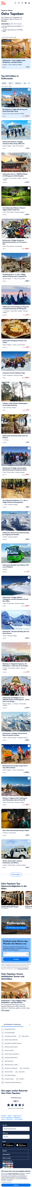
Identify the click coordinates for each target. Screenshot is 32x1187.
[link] (16, 54)
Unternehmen (6, 1154)
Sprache (5, 1125)
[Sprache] (25, 3)
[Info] (15, 37)
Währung (5, 1133)
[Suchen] (15, 3)
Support (4, 1151)
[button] (16, 54)
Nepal (9, 1115)
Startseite (3, 1115)
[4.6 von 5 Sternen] (6, 24)
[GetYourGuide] (3, 3)
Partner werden (6, 1158)
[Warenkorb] (22, 3)
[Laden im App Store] (21, 1145)
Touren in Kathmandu (7, 1119)
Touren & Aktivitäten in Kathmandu (10, 1117)
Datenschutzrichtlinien (23, 968)
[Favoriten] (19, 3)
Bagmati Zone (17, 1115)
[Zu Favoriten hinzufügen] (29, 40)
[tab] (12, 1024)
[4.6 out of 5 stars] (16, 1105)
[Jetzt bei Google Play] (8, 1145)
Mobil (4, 1141)
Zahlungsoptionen (7, 1161)
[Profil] (29, 3)
